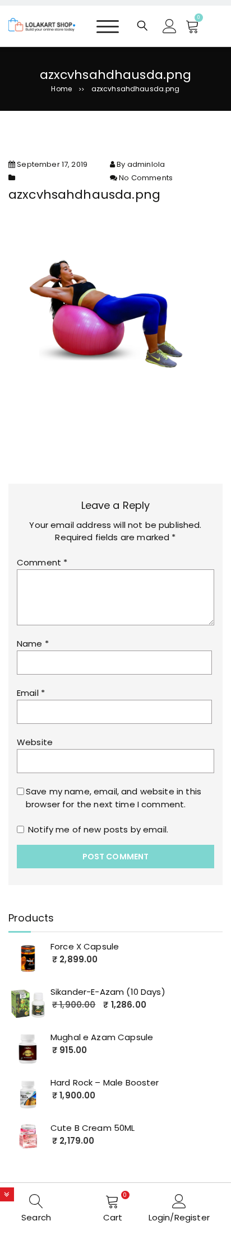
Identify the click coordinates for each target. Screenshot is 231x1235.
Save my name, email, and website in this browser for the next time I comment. (113, 797)
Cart (113, 1217)
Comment (42, 562)
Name (33, 643)
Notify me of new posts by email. (98, 829)
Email (31, 693)
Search (36, 1217)
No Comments (146, 177)
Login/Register (179, 1217)
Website (35, 742)
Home (61, 88)
